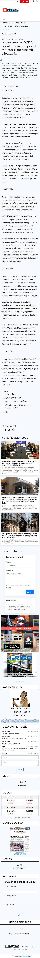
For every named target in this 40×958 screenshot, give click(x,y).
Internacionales (21, 26)
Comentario (9, 570)
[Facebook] (30, 2)
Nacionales (7, 26)
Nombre (8, 562)
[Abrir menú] (4, 18)
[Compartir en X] (9, 429)
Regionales (20, 23)
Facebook (20, 681)
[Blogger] (37, 2)
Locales (6, 29)
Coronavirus (8, 23)
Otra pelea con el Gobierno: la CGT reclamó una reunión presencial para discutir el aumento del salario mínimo (19, 463)
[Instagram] (34, 2)
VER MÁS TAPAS (20, 854)
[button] (18, 2)
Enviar (29, 592)
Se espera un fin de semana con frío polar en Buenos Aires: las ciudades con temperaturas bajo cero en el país (19, 536)
